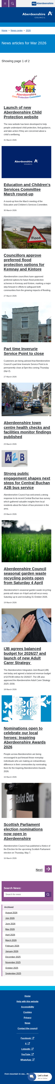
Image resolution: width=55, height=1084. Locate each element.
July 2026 (10, 918)
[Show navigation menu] (5, 3)
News (27, 1023)
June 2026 (10, 924)
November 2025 (13, 962)
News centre (17, 30)
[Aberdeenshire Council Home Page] (37, 14)
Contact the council (27, 1028)
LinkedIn (27, 1049)
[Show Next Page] (48, 868)
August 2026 (11, 913)
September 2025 (13, 973)
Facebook (27, 1038)
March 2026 (11, 940)
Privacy (27, 1018)
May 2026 (10, 929)
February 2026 (12, 946)
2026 (28, 30)
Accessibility (27, 1007)
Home (4, 30)
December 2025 (13, 957)
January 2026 (11, 951)
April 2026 (10, 935)
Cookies (27, 1012)
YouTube (27, 1054)
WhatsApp (27, 1060)
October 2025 (11, 968)
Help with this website (27, 1001)
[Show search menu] (12, 3)
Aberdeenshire (42, 3)
